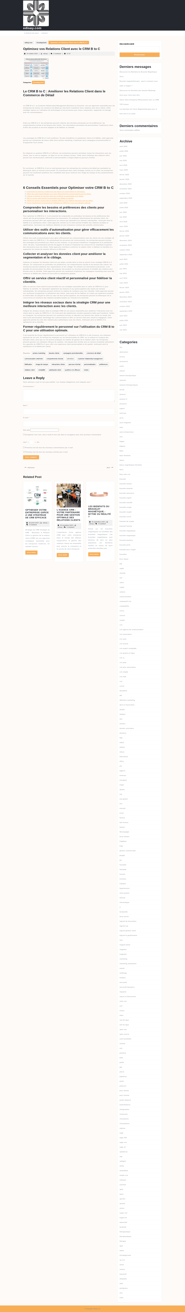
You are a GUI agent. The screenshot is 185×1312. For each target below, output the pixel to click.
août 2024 (123, 259)
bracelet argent (125, 498)
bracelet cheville (126, 502)
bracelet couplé (126, 512)
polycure (123, 1086)
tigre (121, 1246)
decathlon (123, 691)
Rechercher (127, 44)
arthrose (123, 413)
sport (122, 1194)
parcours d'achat (74, 364)
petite (122, 1062)
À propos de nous (31, 33)
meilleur (123, 978)
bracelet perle (125, 545)
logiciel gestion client (128, 930)
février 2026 (124, 174)
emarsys (123, 775)
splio (121, 1189)
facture (122, 818)
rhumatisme (124, 1119)
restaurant (124, 1114)
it (120, 907)
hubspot (123, 883)
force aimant (124, 836)
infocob (122, 898)
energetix (123, 780)
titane (122, 1250)
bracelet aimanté (126, 488)
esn (121, 803)
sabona (122, 1128)
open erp (123, 1029)
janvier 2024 (124, 292)
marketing (123, 959)
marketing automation (128, 963)
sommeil (123, 1185)
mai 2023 (123, 330)
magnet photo (125, 945)
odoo (121, 1015)
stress (122, 1208)
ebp (121, 738)
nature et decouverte (128, 996)
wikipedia (123, 1279)
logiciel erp (124, 926)
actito (122, 366)
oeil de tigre (124, 1020)
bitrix (121, 469)
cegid (122, 568)
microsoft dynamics (127, 987)
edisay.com (32, 28)
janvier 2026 (124, 179)
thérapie (123, 1241)
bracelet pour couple (128, 549)
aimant (122, 371)
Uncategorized (41, 42)
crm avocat (124, 644)
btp (121, 564)
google (122, 855)
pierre (122, 1072)
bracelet (123, 479)
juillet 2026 (124, 151)
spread (122, 1203)
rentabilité (41, 370)
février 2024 (124, 287)
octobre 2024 (125, 250)
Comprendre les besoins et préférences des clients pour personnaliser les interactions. (56, 191)
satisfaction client (55, 370)
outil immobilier (125, 1039)
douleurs (123, 733)
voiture (122, 1269)
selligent (123, 1161)
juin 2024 (123, 269)
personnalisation (89, 364)
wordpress (124, 1288)
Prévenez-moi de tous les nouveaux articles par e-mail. (46, 452)
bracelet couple (126, 507)
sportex (122, 1199)
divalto (122, 709)
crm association (126, 634)
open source (124, 1034)
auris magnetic (125, 422)
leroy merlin (124, 916)
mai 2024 (123, 273)
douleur (122, 723)
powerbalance (125, 1105)
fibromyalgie (124, 832)
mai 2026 (123, 160)
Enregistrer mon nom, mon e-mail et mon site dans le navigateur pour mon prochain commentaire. (63, 434)
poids (122, 1081)
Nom (25, 405)
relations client (30, 370)
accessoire (124, 361)
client (122, 582)
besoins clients (54, 353)
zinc (121, 1293)
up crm (122, 1260)
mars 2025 (124, 226)
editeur (122, 747)
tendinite (123, 1227)
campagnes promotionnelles (73, 353)
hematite (123, 865)
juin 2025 (123, 212)
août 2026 (123, 146)
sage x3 (123, 1147)
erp (121, 794)
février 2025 (124, 231)
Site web (26, 430)
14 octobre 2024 (32, 53)
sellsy (122, 1166)
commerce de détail (94, 353)
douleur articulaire (127, 728)
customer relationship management (90, 359)
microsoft (123, 982)
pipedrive (123, 1076)
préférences (103, 364)
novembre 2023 (126, 301)
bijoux (122, 460)
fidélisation (28, 364)
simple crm (124, 1175)
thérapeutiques (125, 1236)
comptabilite (124, 606)
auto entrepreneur (127, 432)
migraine (123, 992)
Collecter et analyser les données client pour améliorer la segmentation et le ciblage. (55, 196)
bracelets (123, 554)
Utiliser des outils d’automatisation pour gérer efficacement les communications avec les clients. (59, 194)
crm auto (123, 639)
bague (122, 441)
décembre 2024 (126, 240)
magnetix (123, 954)
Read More (32, 553)
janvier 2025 (124, 236)
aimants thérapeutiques (129, 385)
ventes (86, 370)
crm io (122, 658)
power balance (125, 1100)
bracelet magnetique (128, 535)
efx (121, 766)
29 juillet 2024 (34, 523)
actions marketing (39, 353)
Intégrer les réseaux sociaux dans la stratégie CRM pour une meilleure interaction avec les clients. (60, 200)
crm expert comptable (128, 648)
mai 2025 (123, 217)
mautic (122, 968)
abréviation (124, 352)
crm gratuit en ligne (127, 653)
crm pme (123, 662)
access (122, 357)
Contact (44, 33)
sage (121, 1133)
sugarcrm (123, 1217)
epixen (122, 789)
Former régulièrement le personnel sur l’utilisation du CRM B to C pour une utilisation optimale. (59, 203)
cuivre (122, 686)
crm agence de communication (131, 629)
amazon (123, 394)
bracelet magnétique (128, 531)
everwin (123, 808)
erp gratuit (124, 799)
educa (122, 752)
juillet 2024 (124, 264)
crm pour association (128, 667)
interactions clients (58, 364)
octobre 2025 (125, 193)
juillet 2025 (124, 207)
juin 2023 (123, 325)
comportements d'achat (55, 359)
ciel (121, 578)
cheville (122, 573)
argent (122, 408)
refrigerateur (124, 1109)
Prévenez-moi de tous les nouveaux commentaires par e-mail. (49, 447)
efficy (122, 761)
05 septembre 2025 (98, 522)
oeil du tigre (124, 1025)
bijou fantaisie (125, 455)
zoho (121, 1297)
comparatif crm (125, 601)
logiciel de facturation (128, 921)
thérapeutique (125, 1232)
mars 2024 (124, 283)
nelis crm (123, 1001)
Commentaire (29, 386)
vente (122, 1264)
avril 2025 (123, 221)
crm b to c (70, 359)
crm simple (124, 672)
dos (121, 719)
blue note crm (125, 474)
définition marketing (127, 700)
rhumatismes (125, 1123)
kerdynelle (124, 912)
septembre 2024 (126, 254)
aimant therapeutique (128, 375)
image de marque (42, 364)
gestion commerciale (128, 851)
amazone (123, 404)
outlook (122, 1043)
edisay (45, 53)
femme (122, 827)
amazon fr (123, 399)
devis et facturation (127, 705)
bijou (121, 451)
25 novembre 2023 (66, 525)
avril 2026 (123, 165)
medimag (123, 973)
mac (121, 940)
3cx (121, 347)
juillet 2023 (124, 320)
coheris (122, 592)
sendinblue (124, 1170)
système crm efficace (72, 370)
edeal (122, 742)
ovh (121, 1048)
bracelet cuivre (125, 516)
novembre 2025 (126, 189)
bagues (122, 446)
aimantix (123, 380)
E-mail (26, 417)
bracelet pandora (126, 540)
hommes (123, 879)
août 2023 (123, 316)
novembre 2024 (126, 245)
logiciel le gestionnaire (128, 935)
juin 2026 (123, 156)
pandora (123, 1053)
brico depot (124, 559)
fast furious (124, 822)
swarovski (123, 1222)
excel (122, 813)
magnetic (123, 949)
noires (122, 1010)
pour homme (124, 1095)
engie (122, 785)
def (121, 695)
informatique (124, 902)
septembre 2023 (126, 311)
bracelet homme (126, 526)
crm (121, 625)
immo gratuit (124, 893)
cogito (122, 587)
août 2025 (123, 203)
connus (122, 615)
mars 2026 (124, 170)
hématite (123, 869)
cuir (121, 681)
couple (122, 620)
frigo (121, 846)
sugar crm (123, 1213)
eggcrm (122, 771)
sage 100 (123, 1137)
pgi (121, 1067)
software (123, 1180)
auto (121, 427)
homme (122, 874)
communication (125, 596)
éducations (124, 756)
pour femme (124, 1090)
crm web (123, 676)
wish (121, 1283)
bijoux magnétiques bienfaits (131, 465)
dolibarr (123, 714)
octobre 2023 (125, 306)
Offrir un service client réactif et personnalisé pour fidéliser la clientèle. (50, 198)
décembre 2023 (126, 297)
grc (121, 860)
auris (121, 418)
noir (121, 1006)
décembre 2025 (126, 184)
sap (121, 1156)
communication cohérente (34, 359)
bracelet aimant (126, 484)
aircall (122, 389)
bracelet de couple (127, 521)
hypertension (125, 888)
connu (122, 611)
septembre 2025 (126, 198)
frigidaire (123, 841)
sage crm (123, 1142)
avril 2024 (123, 278)
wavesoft (123, 1274)
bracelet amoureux (127, 493)
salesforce (124, 1152)
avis (121, 437)
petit (121, 1057)
